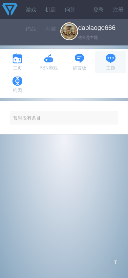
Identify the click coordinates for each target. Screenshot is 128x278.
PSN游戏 (48, 67)
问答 (70, 9)
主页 (17, 67)
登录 (98, 9)
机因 (50, 9)
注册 (118, 9)
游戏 (31, 9)
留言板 (79, 67)
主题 (110, 67)
